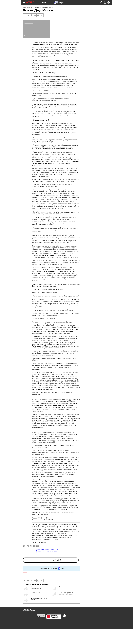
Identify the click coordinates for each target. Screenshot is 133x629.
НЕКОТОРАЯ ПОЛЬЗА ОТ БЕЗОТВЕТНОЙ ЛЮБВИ (66, 593)
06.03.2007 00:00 (27, 7)
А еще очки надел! (35, 592)
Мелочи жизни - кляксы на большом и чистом (38, 587)
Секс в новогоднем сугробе (67, 587)
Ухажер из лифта (42, 553)
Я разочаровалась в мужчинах (47, 549)
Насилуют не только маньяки (47, 551)
